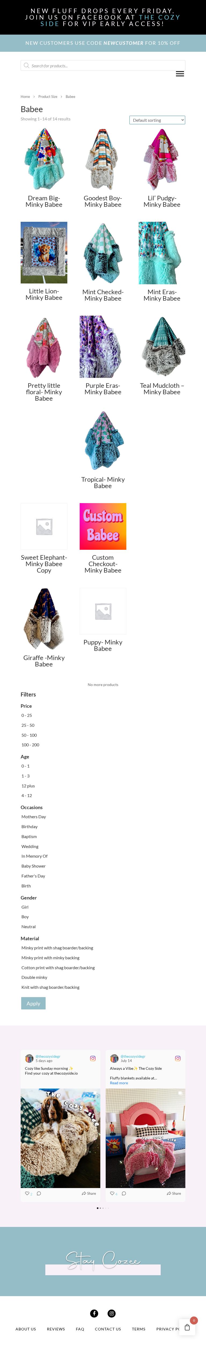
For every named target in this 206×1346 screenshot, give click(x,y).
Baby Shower (33, 865)
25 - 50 (27, 725)
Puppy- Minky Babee (102, 645)
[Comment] (37, 1194)
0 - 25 (26, 715)
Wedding (29, 846)
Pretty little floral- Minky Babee (44, 391)
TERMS (138, 1329)
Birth (26, 885)
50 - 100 (29, 734)
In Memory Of (34, 855)
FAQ (80, 1329)
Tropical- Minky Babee (103, 482)
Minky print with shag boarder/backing (57, 947)
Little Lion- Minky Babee (43, 294)
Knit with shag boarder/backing (50, 987)
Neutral (28, 926)
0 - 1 (25, 765)
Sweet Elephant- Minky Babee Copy (44, 563)
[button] (20, 1126)
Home (25, 96)
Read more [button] (119, 1083)
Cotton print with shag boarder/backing (58, 967)
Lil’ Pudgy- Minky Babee (162, 201)
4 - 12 (26, 795)
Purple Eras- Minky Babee (103, 388)
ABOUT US (26, 1329)
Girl (24, 906)
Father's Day (33, 875)
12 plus (28, 785)
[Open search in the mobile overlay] (103, 65)
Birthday (29, 826)
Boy (25, 916)
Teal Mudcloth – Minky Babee (162, 388)
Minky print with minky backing (50, 957)
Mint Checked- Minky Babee (103, 295)
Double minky (34, 977)
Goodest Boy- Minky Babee (103, 201)
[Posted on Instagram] (93, 1058)
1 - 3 (25, 775)
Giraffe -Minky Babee (44, 661)
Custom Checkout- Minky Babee (103, 563)
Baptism (29, 836)
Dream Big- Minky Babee (43, 201)
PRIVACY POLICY (173, 1329)
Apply (33, 1003)
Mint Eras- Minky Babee (162, 295)
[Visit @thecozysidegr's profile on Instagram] (30, 1058)
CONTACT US (108, 1329)
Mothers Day (33, 816)
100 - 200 (30, 744)
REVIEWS (56, 1329)
